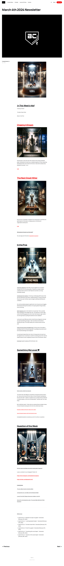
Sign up (32, 557)
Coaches (29, 2)
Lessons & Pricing (23, 2)
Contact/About (10, 2)
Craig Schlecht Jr (6, 61)
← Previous (5, 546)
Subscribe (59, 2)
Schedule (16, 2)
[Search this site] (51, 2)
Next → (59, 546)
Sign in (54, 2)
